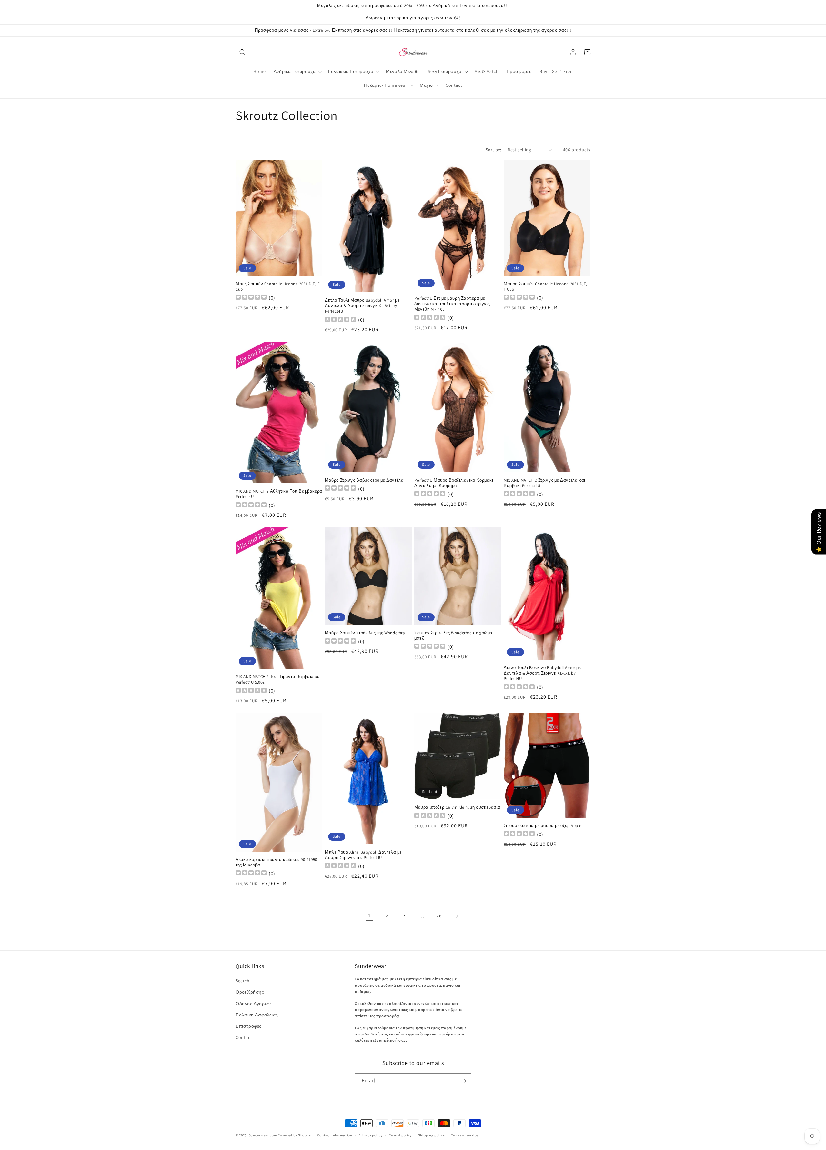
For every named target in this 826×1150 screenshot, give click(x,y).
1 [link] (369, 915)
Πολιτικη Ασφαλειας (257, 1015)
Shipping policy (431, 1135)
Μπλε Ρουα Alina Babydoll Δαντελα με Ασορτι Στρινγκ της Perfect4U (363, 855)
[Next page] (456, 916)
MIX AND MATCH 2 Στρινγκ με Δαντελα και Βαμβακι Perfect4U (544, 483)
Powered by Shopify (294, 1135)
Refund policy (400, 1135)
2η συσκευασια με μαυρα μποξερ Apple (542, 825)
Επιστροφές (249, 1026)
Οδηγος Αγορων (253, 1003)
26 (439, 916)
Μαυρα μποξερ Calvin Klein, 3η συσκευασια (457, 807)
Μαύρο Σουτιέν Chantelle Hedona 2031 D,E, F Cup (545, 286)
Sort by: (493, 150)
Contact (244, 1037)
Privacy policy (370, 1135)
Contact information (334, 1135)
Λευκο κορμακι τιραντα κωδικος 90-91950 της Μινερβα (276, 862)
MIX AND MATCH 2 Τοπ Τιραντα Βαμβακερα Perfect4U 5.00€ (278, 679)
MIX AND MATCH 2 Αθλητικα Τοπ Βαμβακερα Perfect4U (279, 494)
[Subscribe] (464, 1080)
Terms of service (464, 1135)
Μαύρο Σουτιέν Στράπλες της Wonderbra (365, 632)
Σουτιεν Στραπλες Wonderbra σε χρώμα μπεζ (453, 635)
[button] (243, 52)
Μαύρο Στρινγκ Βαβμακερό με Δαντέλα (364, 480)
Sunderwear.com (263, 1135)
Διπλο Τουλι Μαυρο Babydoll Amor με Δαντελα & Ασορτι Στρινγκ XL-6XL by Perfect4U (362, 306)
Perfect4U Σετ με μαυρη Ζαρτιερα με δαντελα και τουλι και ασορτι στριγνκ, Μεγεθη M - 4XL (452, 304)
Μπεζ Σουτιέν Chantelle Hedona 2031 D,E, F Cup (278, 286)
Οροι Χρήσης (250, 992)
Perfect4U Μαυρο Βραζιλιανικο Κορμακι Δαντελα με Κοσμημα (453, 483)
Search (243, 981)
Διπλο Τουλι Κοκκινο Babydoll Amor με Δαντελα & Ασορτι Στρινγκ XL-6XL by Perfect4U (542, 673)
